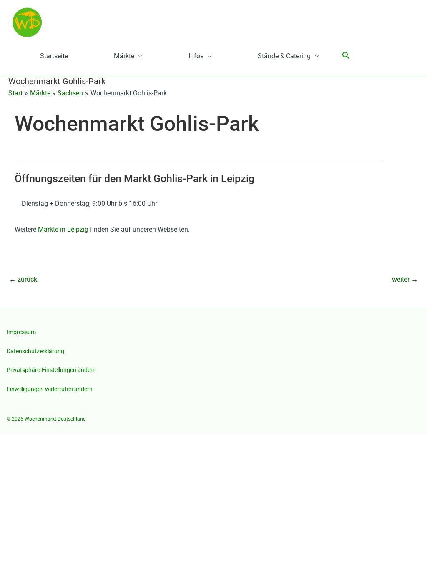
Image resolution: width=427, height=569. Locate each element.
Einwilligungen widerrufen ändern (50, 389)
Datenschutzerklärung (35, 351)
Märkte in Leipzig (63, 229)
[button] (346, 56)
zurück (23, 279)
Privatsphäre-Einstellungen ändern (51, 370)
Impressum (21, 332)
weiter (405, 279)
